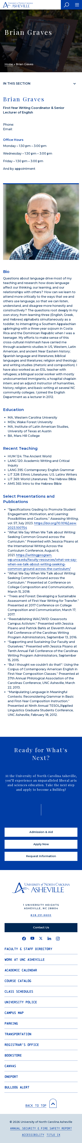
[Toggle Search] (66, 5)
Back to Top (35, 1105)
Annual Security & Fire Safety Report (41, 1128)
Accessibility (33, 1134)
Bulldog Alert (17, 1087)
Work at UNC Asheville (25, 959)
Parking (11, 1023)
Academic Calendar (21, 970)
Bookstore (13, 1055)
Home (9, 64)
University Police (21, 1002)
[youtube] (32, 939)
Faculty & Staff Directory (28, 949)
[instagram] (58, 939)
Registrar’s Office (22, 1044)
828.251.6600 (41, 915)
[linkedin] (49, 939)
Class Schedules (19, 991)
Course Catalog (18, 981)
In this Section (17, 83)
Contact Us (41, 927)
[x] (41, 939)
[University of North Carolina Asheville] (17, 5)
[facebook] (24, 939)
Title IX (53, 1134)
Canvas (10, 1066)
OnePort (11, 1076)
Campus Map (14, 1013)
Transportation (18, 1034)
